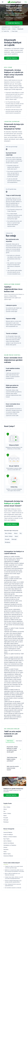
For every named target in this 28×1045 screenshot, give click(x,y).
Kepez (16, 536)
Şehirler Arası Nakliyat (9, 843)
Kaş (20, 533)
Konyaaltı (7, 539)
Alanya (15, 533)
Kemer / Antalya (8, 536)
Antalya (14, 29)
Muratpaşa (7, 542)
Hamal (5, 851)
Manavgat (14, 539)
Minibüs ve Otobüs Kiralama (10, 836)
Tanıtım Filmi (6, 31)
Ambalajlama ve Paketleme (10, 845)
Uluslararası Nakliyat (8, 855)
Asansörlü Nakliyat (8, 832)
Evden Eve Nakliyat (8, 834)
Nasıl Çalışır (15, 31)
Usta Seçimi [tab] (19, 740)
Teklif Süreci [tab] (10, 740)
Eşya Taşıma (6, 838)
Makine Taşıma (7, 853)
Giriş (26, 2)
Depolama (6, 849)
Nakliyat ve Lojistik (6, 29)
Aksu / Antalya (8, 533)
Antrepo (5, 847)
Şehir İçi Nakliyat (7, 841)
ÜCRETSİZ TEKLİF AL (14, 23)
